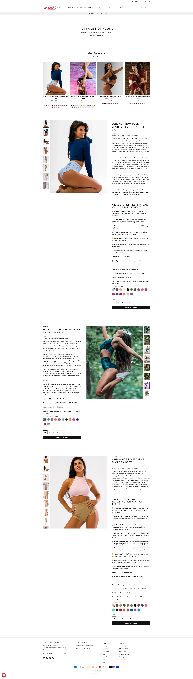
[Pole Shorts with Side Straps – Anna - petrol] (115, 103)
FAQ (104, 654)
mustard (124, 609)
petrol (117, 294)
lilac (138, 289)
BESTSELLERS (81, 7)
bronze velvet (55, 419)
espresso (117, 289)
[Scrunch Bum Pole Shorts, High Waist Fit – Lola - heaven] (44, 105)
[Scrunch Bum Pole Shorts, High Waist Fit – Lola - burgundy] (65, 105)
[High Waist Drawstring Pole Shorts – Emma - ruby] (142, 103)
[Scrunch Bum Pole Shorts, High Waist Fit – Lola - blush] (48, 105)
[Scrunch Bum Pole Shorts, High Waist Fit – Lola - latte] (54, 107)
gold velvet (70, 419)
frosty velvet (62, 419)
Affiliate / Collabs (124, 648)
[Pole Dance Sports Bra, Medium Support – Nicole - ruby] (88, 105)
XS (114, 302)
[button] (4, 675)
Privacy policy (123, 651)
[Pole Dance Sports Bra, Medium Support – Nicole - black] (71, 105)
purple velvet (59, 419)
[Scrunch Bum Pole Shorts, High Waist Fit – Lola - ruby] (63, 105)
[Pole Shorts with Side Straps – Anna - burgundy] (109, 103)
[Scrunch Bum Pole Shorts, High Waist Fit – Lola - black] (52, 105)
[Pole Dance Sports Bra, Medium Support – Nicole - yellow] (92, 105)
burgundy (113, 294)
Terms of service (124, 654)
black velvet (66, 419)
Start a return (107, 643)
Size (113, 299)
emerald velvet (44, 419)
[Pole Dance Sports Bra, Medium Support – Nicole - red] (90, 105)
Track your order (107, 646)
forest (131, 289)
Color (117, 286)
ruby (145, 289)
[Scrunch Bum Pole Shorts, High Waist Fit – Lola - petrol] (67, 105)
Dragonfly (116, 121)
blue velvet (77, 419)
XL (130, 302)
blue (131, 609)
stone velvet (48, 424)
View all (96, 56)
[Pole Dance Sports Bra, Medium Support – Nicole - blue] (85, 107)
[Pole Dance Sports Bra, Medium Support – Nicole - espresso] (73, 105)
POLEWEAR (99, 7)
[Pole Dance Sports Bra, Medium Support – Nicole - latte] (82, 105)
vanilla (124, 289)
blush (120, 289)
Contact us (106, 662)
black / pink (117, 609)
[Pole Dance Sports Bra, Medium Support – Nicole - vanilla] (80, 105)
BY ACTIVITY (109, 7)
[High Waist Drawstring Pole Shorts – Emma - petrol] (138, 103)
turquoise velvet (48, 419)
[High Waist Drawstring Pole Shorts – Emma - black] (136, 103)
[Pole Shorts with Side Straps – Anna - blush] (107, 103)
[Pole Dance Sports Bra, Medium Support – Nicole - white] (86, 105)
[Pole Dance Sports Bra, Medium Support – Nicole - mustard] (81, 107)
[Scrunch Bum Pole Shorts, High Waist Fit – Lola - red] (52, 107)
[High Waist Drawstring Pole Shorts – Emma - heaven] (132, 103)
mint (113, 609)
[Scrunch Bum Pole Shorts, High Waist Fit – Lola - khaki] (56, 105)
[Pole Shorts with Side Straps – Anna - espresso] (103, 103)
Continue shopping (96, 35)
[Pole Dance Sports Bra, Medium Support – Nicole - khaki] (72, 107)
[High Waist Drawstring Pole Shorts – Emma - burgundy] (130, 103)
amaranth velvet (52, 419)
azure (138, 609)
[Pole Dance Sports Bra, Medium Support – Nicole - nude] (84, 105)
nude (127, 294)
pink (142, 289)
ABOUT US (120, 7)
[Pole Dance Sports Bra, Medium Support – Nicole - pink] (91, 107)
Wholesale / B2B (123, 646)
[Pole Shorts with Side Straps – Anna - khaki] (111, 103)
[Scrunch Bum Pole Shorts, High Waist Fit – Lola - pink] (61, 105)
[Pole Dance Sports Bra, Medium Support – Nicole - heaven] (76, 105)
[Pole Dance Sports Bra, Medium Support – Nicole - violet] (77, 107)
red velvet (44, 424)
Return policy (123, 657)
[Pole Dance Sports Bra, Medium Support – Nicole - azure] (89, 107)
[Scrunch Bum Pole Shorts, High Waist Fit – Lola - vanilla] (50, 105)
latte (124, 294)
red (120, 294)
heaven (113, 289)
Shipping (122, 135)
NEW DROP (71, 7)
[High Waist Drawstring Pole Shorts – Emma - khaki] (140, 103)
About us (121, 643)
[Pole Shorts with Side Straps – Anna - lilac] (113, 103)
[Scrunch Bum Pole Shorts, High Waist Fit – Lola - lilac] (58, 105)
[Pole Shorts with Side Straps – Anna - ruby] (117, 103)
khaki (135, 289)
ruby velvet (73, 419)
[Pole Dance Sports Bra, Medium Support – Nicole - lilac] (83, 107)
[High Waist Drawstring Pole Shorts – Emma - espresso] (134, 103)
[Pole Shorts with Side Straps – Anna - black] (105, 103)
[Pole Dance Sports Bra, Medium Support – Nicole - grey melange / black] (93, 107)
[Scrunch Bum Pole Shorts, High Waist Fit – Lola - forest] (54, 105)
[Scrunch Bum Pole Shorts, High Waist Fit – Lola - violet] (58, 107)
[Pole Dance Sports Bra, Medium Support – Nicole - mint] (87, 107)
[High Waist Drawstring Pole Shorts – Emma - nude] (144, 103)
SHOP (90, 7)
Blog (104, 659)
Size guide (106, 651)
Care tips (105, 657)
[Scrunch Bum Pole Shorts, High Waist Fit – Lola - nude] (56, 107)
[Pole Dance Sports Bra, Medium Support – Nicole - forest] (94, 105)
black (127, 289)
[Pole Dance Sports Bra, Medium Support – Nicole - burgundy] (74, 107)
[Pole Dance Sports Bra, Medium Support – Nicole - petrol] (79, 107)
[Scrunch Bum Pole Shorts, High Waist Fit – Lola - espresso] (46, 105)
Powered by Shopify (96, 673)
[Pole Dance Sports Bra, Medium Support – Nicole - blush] (78, 105)
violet (131, 294)
